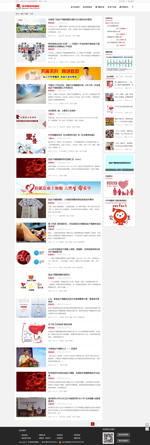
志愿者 (61, 341)
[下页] (100, 424)
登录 (40, 1)
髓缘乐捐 (77, 438)
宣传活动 (68, 36)
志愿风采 (51, 404)
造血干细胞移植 (79, 242)
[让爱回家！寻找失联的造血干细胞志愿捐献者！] (119, 187)
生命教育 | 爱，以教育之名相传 (62, 111)
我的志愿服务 (123, 440)
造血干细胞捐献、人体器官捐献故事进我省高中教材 (71, 200)
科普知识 (124, 7)
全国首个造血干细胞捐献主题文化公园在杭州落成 (70, 19)
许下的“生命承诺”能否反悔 (60, 324)
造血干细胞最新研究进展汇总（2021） (65, 159)
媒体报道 (51, 49)
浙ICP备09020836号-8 (49, 442)
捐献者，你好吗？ (45, 438)
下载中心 (51, 114)
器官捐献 (62, 216)
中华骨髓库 (63, 151)
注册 (45, 1)
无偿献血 (73, 62)
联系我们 (131, 1)
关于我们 (122, 1)
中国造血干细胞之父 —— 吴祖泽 (62, 349)
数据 (60, 267)
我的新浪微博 (123, 434)
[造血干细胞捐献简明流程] (119, 63)
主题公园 (61, 36)
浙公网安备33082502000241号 (73, 442)
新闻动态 (88, 7)
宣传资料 (62, 127)
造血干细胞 (76, 36)
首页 (17, 14)
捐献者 (68, 127)
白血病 (61, 317)
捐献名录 (100, 7)
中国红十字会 (63, 62)
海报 (76, 151)
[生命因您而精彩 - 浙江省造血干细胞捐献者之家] (28, 8)
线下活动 (112, 7)
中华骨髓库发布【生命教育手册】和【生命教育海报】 (72, 135)
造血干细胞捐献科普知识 (59, 275)
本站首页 (76, 7)
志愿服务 (60, 438)
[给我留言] (147, 429)
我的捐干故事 (26, 438)
